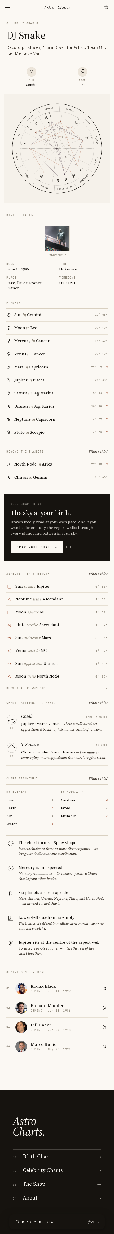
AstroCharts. (29, 1126)
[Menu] (7, 7)
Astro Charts (57, 7)
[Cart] (106, 7)
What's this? (98, 451)
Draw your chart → (37, 547)
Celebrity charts (22, 23)
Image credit (57, 255)
